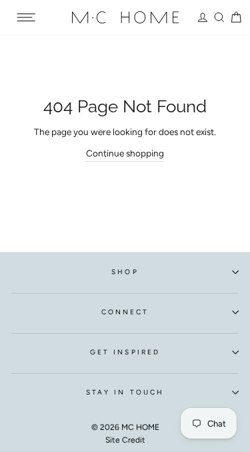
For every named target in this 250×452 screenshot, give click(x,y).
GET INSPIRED (125, 352)
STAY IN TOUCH (125, 392)
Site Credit (125, 440)
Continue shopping (125, 153)
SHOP (124, 271)
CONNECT (125, 312)
